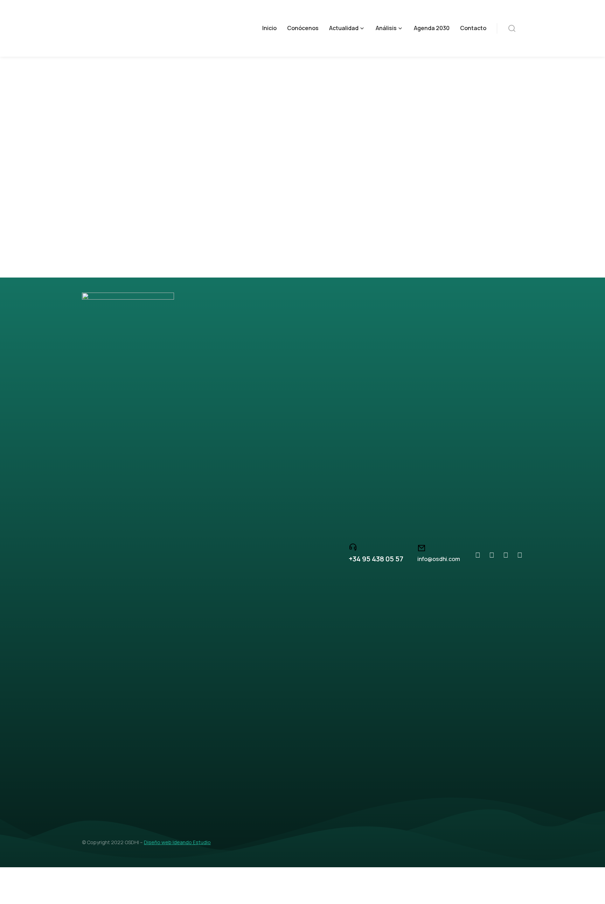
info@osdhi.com (438, 559)
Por (155, 201)
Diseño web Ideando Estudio (177, 842)
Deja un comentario (280, 201)
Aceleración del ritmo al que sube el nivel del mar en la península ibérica (232, 187)
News (109, 201)
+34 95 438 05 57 (376, 558)
